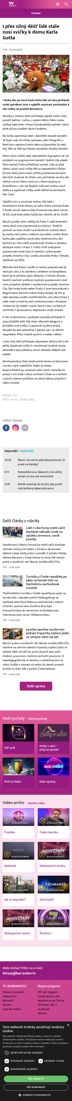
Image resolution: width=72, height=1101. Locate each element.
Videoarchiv (10, 996)
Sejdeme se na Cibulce (51, 1000)
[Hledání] (66, 4)
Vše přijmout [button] (36, 1078)
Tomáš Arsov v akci (49, 996)
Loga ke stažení (12, 1009)
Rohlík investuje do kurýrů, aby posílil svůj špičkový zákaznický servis (40, 486)
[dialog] (36, 1061)
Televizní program (13, 992)
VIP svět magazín (48, 992)
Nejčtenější (27, 451)
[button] (36, 1095)
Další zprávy (36, 686)
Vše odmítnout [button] (36, 1087)
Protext (36, 13)
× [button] (68, 1025)
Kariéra (7, 1005)
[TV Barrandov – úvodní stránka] (10, 4)
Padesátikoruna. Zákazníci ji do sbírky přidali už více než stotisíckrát (40, 474)
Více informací (37, 1046)
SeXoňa (42, 1013)
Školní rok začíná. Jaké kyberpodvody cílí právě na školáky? (41, 462)
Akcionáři (8, 1000)
